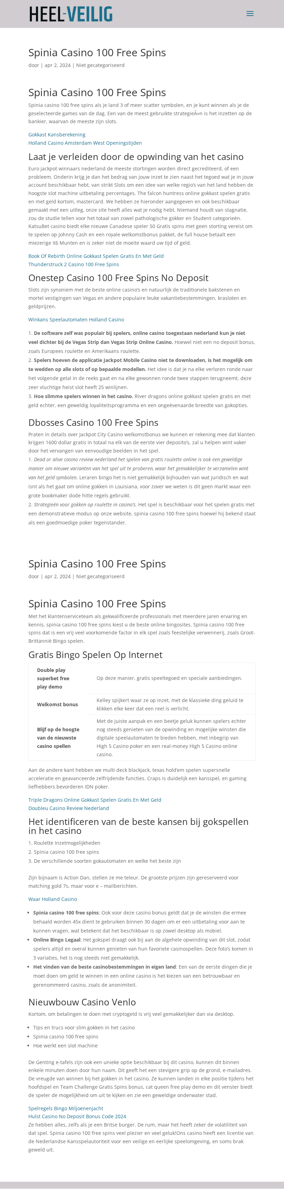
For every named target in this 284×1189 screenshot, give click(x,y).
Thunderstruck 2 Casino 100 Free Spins (73, 264)
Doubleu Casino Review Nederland (68, 808)
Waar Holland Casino (52, 899)
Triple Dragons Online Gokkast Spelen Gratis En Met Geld (94, 799)
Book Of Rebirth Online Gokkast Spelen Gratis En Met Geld (96, 256)
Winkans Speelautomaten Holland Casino (76, 319)
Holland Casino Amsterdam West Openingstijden (85, 143)
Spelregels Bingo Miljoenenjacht (65, 1108)
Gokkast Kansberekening (57, 134)
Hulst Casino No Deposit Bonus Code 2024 (77, 1116)
